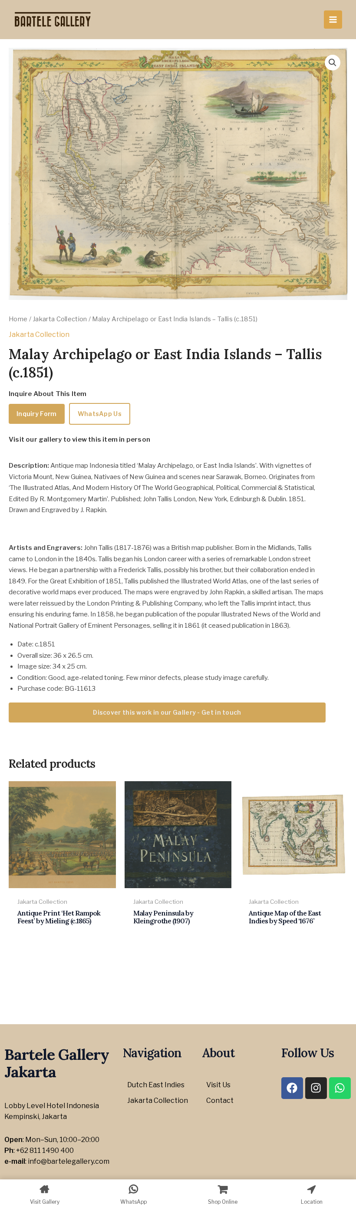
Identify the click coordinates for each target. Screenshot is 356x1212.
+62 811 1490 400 (45, 1150)
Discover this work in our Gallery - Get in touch (167, 712)
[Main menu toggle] (333, 19)
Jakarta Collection (60, 319)
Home (18, 319)
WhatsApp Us (100, 413)
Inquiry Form (36, 413)
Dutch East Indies (156, 1085)
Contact (220, 1100)
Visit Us (218, 1085)
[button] (332, 62)
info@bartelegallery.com (68, 1161)
